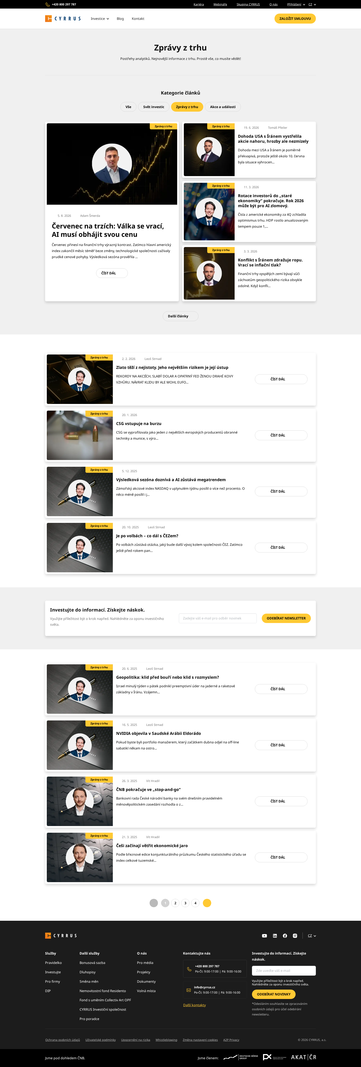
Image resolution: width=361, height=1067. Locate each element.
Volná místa (146, 991)
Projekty (143, 972)
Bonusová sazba (92, 962)
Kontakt (138, 18)
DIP (48, 991)
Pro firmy (52, 981)
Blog (120, 18)
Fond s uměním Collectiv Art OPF (105, 1000)
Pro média (145, 962)
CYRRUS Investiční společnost (103, 1009)
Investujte (53, 972)
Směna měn (89, 981)
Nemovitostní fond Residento (103, 991)
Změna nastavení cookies (200, 1040)
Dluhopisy (87, 972)
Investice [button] (98, 18)
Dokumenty (146, 981)
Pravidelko (53, 962)
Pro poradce (89, 1019)
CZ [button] (310, 4)
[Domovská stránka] (63, 18)
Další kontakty (194, 1005)
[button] (293, 4)
